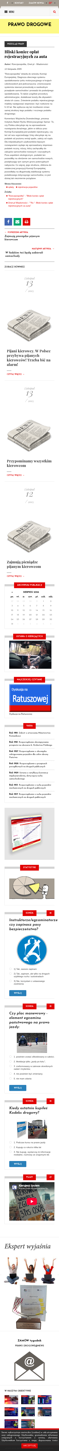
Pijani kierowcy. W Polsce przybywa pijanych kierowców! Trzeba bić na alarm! (29, 357)
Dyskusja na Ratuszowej (20, 714)
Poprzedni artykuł (16, 232)
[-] (28, 1399)
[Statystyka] (31, 887)
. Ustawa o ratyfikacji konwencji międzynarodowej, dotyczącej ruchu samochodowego (28, 776)
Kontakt (19, 3)
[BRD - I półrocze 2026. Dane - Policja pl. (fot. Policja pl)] (11, 1399)
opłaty (11, 187)
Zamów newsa (36, 3)
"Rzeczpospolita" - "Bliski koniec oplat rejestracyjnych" (26, 197)
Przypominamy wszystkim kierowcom (29, 463)
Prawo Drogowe (29, 24)
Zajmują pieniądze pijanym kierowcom (24, 564)
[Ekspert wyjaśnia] (29, 1265)
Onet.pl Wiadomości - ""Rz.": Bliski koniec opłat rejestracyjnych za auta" (30, 204)
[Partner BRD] (29, 1307)
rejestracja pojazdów (28, 187)
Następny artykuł (43, 248)
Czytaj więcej (16, 374)
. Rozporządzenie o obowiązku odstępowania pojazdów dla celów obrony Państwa (28, 754)
